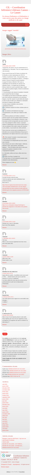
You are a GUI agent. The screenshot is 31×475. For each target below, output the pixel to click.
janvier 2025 (5, 393)
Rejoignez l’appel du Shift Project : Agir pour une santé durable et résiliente (14, 439)
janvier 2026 (5, 386)
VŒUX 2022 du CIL (15, 376)
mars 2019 (4, 423)
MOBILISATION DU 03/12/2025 (17, 368)
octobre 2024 (5, 395)
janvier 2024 (5, 399)
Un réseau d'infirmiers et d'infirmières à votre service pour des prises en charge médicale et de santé (15, 18)
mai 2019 (4, 419)
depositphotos (16, 464)
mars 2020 (4, 410)
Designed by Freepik (6, 464)
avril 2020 (4, 408)
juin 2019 (4, 417)
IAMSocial (8, 471)
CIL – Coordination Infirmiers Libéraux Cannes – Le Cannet (15, 10)
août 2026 (4, 384)
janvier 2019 (5, 426)
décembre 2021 (6, 404)
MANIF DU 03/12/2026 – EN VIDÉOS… (12, 443)
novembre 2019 (6, 413)
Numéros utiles (4, 452)
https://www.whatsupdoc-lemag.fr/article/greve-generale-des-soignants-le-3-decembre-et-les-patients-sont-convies (15, 206)
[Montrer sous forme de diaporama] (15, 48)
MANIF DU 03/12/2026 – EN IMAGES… (12, 445)
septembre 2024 (6, 397)
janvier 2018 (5, 430)
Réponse (4, 164)
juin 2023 (4, 401)
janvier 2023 (5, 402)
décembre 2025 (6, 388)
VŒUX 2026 (5, 442)
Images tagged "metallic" (10, 30)
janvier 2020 (5, 412)
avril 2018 (4, 428)
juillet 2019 (5, 415)
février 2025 (5, 391)
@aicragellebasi (22, 471)
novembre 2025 (6, 389)
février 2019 (5, 425)
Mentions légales (5, 466)
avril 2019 (4, 421)
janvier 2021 (5, 406)
